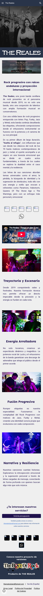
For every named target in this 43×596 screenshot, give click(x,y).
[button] (2, 3)
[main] (21, 86)
